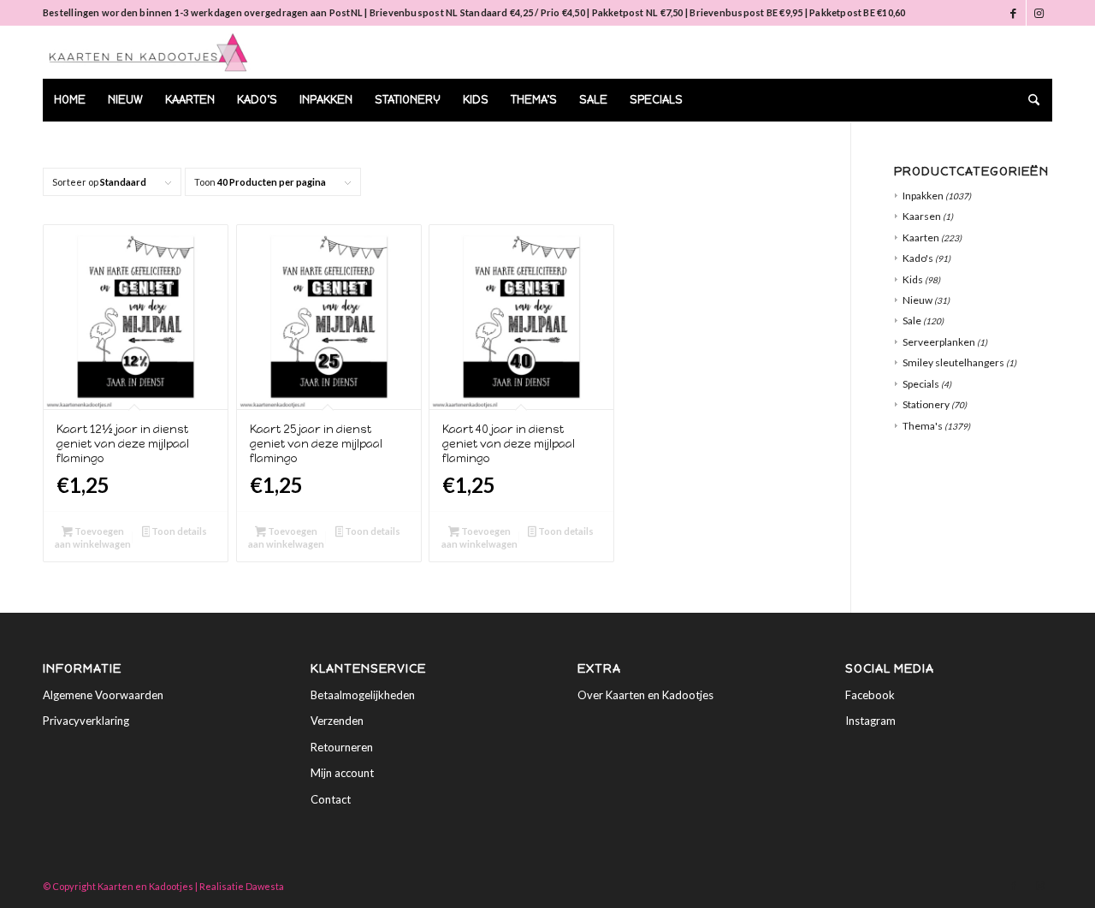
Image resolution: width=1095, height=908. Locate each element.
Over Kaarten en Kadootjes (645, 695)
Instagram (870, 720)
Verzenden (337, 720)
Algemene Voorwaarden (103, 695)
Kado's (918, 258)
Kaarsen (922, 216)
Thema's (923, 425)
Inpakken (923, 195)
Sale (912, 320)
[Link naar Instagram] (1039, 13)
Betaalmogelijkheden (363, 695)
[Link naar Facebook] (1013, 13)
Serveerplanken (939, 341)
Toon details (178, 531)
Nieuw (917, 300)
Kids (913, 279)
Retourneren (342, 747)
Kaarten (921, 237)
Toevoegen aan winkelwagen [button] (93, 537)
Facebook (870, 695)
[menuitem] (70, 100)
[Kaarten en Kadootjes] (148, 52)
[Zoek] (1028, 100)
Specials (921, 383)
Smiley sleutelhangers (953, 362)
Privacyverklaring (86, 720)
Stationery (926, 404)
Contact (331, 799)
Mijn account (342, 773)
